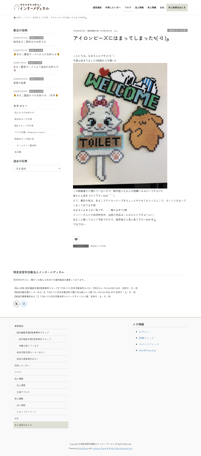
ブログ (17, 372)
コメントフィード (149, 344)
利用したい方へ (22, 365)
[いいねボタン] (76, 239)
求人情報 (21, 405)
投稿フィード (146, 338)
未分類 (17, 152)
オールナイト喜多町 (26, 145)
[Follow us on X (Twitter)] (16, 304)
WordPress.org (147, 350)
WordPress (83, 448)
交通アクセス (23, 392)
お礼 (16, 418)
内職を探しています (29, 345)
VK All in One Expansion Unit (120, 448)
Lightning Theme (99, 448)
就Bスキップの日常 (23, 125)
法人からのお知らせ (24, 112)
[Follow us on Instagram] (24, 304)
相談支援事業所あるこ (28, 358)
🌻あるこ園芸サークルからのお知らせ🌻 (36, 54)
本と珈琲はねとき (23, 424)
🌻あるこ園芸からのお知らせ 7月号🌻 (35, 95)
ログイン (144, 332)
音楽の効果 (19, 83)
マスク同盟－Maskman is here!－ (30, 132)
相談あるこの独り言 (24, 138)
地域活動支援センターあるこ (31, 352)
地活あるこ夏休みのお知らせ (29, 41)
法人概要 (21, 385)
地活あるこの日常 (177, 30)
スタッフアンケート (26, 411)
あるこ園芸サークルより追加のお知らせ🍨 (36, 68)
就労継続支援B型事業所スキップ (35, 339)
